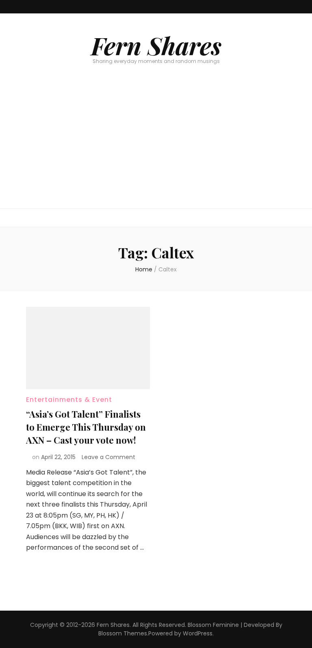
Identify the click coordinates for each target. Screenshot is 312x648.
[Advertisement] (156, 147)
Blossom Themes (122, 633)
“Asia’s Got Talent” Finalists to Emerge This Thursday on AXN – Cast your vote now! (86, 427)
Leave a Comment (108, 457)
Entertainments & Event (69, 399)
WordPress (197, 633)
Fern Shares (156, 45)
